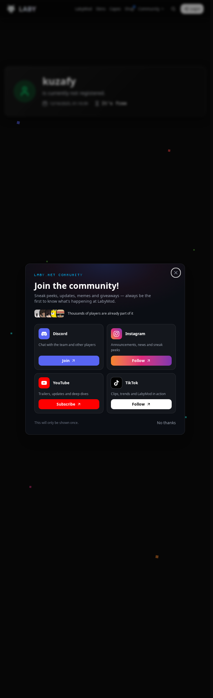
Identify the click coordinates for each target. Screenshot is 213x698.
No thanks (166, 422)
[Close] (175, 272)
